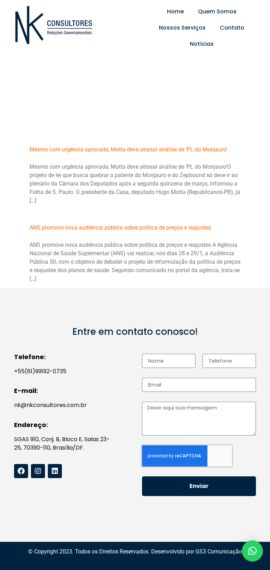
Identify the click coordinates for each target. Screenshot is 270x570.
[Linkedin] (55, 471)
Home (175, 11)
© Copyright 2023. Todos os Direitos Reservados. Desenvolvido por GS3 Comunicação (135, 551)
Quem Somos (217, 11)
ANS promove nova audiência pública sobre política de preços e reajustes (120, 227)
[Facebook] (21, 471)
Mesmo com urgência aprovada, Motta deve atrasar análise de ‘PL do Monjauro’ (128, 149)
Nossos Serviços (182, 28)
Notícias (202, 44)
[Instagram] (38, 471)
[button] (252, 551)
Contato (232, 28)
